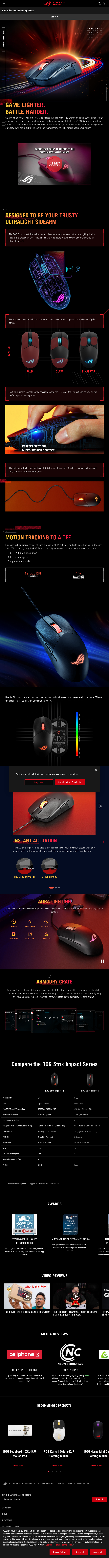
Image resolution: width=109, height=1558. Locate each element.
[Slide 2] (53, 1471)
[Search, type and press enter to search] (99, 3)
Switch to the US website (69, 782)
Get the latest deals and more (16, 1495)
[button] (4, 3)
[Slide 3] (56, 1471)
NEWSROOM (7, 1520)
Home (4, 1514)
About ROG (6, 1508)
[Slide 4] (60, 1471)
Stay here (38, 782)
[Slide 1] (49, 1471)
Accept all (97, 1552)
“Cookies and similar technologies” (58, 1545)
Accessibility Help (10, 1526)
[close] (96, 770)
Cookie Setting (60, 1552)
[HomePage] (4, 1483)
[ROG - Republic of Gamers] (54, 3)
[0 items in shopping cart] (105, 3)
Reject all (80, 1552)
